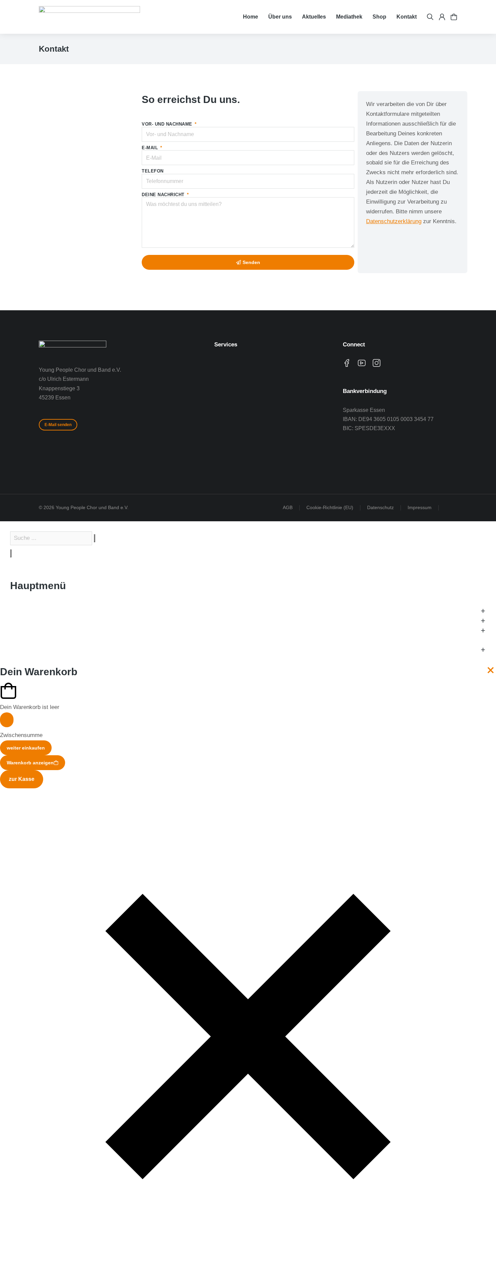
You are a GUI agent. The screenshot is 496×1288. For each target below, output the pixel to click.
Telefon (153, 171)
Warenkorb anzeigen (30, 762)
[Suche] (10, 553)
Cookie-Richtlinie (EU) (329, 507)
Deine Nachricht (164, 194)
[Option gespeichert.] (453, 17)
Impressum (420, 507)
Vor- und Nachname (168, 124)
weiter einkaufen (26, 748)
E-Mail (151, 147)
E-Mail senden (58, 424)
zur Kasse (21, 779)
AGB (288, 507)
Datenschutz (380, 507)
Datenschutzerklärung (393, 221)
